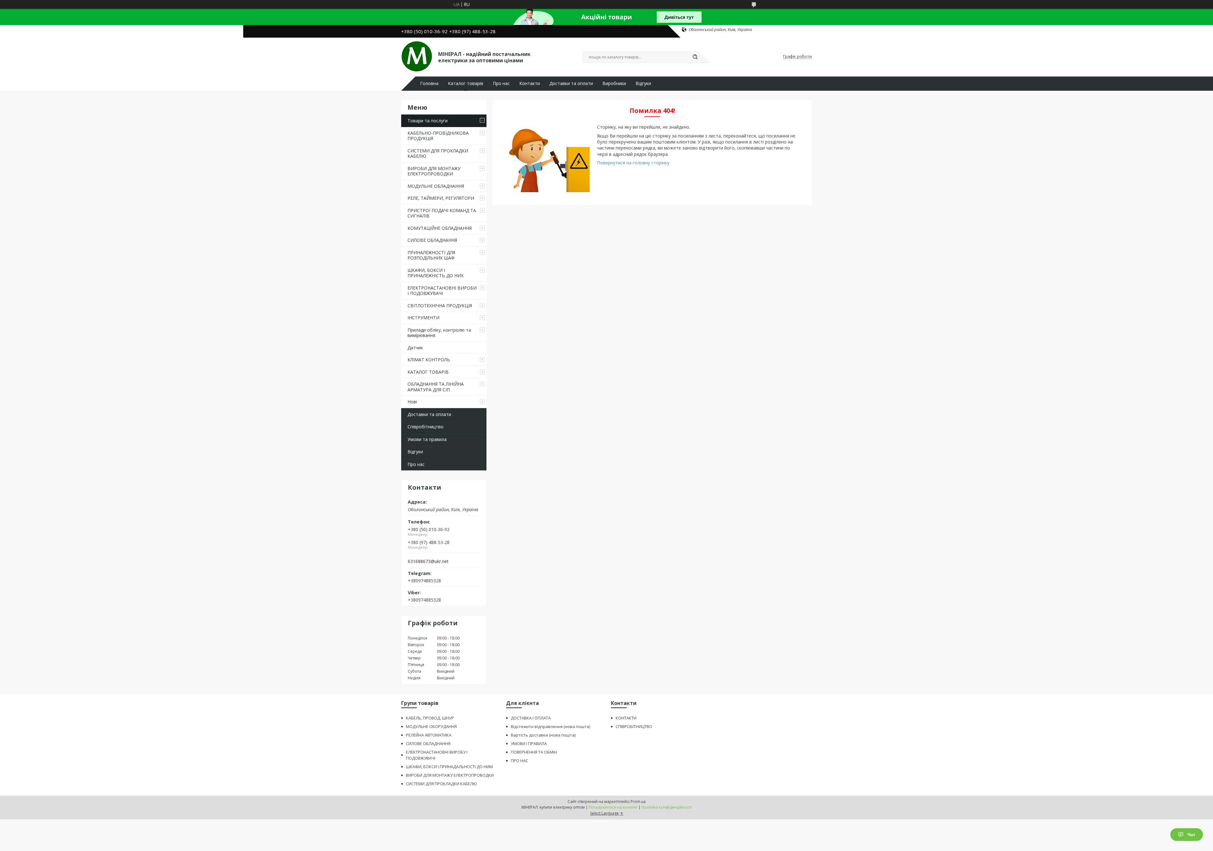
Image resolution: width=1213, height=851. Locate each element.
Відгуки (643, 83)
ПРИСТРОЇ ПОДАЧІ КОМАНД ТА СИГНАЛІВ (441, 213)
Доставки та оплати (571, 83)
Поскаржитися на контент (613, 807)
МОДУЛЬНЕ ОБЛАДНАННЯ (435, 186)
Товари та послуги (427, 121)
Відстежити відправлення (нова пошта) (550, 726)
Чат (1191, 834)
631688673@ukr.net (428, 561)
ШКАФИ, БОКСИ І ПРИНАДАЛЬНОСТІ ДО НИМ (449, 766)
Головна (429, 83)
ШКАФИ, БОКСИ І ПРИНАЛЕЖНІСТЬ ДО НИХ (435, 273)
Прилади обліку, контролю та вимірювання (439, 333)
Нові (412, 402)
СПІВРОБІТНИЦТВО (634, 726)
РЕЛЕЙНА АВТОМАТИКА (428, 735)
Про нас (501, 83)
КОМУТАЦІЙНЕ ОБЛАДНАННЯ (439, 228)
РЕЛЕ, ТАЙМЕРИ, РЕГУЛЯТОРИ (440, 198)
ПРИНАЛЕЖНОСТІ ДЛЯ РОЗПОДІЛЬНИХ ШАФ (431, 255)
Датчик (415, 348)
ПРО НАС (519, 760)
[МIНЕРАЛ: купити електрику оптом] (416, 56)
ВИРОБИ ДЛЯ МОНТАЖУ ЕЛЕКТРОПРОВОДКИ (434, 171)
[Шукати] (695, 57)
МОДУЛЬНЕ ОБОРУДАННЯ (431, 726)
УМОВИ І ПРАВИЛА (529, 743)
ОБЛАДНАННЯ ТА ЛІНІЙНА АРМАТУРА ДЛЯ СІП (435, 387)
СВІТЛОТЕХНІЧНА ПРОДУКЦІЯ (439, 306)
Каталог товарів (465, 83)
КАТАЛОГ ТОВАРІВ (428, 372)
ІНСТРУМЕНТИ (423, 318)
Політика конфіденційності (667, 807)
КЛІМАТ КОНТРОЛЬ (428, 360)
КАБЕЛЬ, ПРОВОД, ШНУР (430, 718)
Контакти (529, 83)
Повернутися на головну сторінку (633, 163)
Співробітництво (425, 427)
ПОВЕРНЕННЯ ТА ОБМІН (534, 752)
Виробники (614, 83)
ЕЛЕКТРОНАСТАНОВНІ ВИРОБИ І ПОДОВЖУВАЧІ (442, 291)
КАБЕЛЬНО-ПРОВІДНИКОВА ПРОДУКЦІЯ (438, 136)
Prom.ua (638, 801)
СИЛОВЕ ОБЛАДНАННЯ (432, 240)
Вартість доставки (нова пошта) (543, 735)
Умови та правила (427, 439)
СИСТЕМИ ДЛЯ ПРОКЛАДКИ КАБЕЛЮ (437, 153)
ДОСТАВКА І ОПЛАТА (531, 718)
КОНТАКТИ (626, 718)
